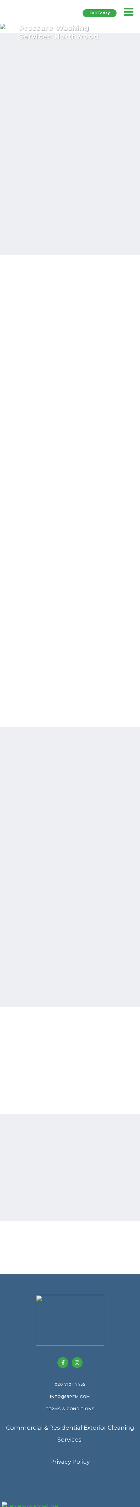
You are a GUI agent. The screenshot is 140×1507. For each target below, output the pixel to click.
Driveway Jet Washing (74, 427)
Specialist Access (63, 623)
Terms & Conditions (70, 1409)
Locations (70, 984)
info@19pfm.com (70, 1396)
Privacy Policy (70, 1461)
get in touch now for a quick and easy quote (69, 142)
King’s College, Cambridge (68, 863)
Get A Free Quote (51, 172)
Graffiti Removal (62, 659)
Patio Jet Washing (66, 409)
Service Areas (81, 133)
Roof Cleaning (58, 373)
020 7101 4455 (70, 1384)
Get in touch (70, 1198)
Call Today (99, 13)
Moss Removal (59, 480)
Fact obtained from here (70, 777)
